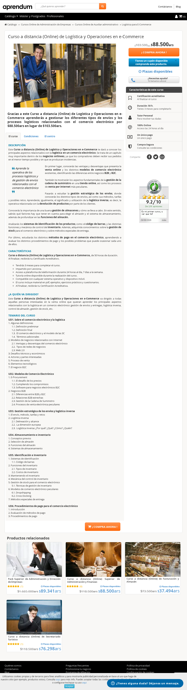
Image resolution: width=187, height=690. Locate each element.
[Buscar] (102, 6)
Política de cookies (137, 669)
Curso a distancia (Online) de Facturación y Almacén (153, 580)
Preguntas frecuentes (77, 665)
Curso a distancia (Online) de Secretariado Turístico (34, 638)
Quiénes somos (13, 665)
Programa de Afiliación (78, 672)
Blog (178, 6)
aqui (58, 679)
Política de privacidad (138, 665)
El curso (13, 136)
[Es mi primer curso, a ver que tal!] (154, 200)
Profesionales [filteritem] (55, 16)
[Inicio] (6, 24)
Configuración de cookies (140, 672)
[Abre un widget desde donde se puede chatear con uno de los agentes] (145, 683)
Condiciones (31, 136)
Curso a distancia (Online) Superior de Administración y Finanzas (93, 580)
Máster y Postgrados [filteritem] (32, 16)
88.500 (109, 591)
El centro (50, 136)
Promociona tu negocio (78, 669)
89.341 (50, 591)
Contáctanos (165, 6)
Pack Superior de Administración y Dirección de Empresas (34, 580)
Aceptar (69, 686)
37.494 (168, 591)
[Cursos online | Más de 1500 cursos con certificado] (17, 7)
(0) (184, 16)
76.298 (50, 648)
